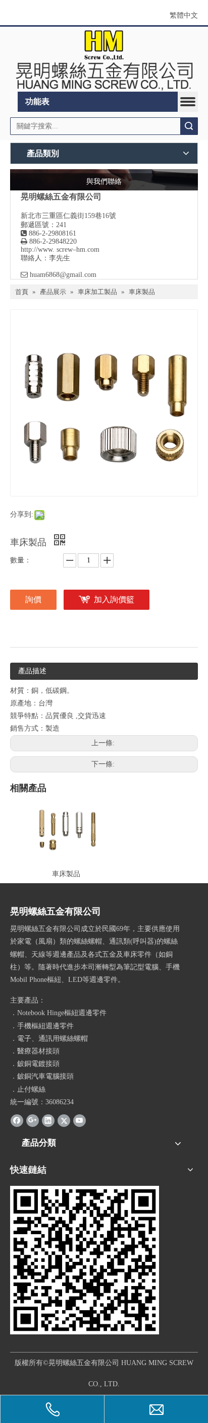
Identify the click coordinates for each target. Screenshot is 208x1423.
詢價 (33, 599)
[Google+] (32, 1120)
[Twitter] (64, 1120)
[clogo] (104, 59)
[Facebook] (17, 1120)
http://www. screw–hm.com (60, 249)
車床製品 (66, 874)
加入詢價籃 (114, 599)
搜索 (188, 126)
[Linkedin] (48, 1120)
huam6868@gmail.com (63, 274)
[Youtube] (79, 1120)
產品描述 (32, 671)
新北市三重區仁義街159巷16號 (68, 216)
